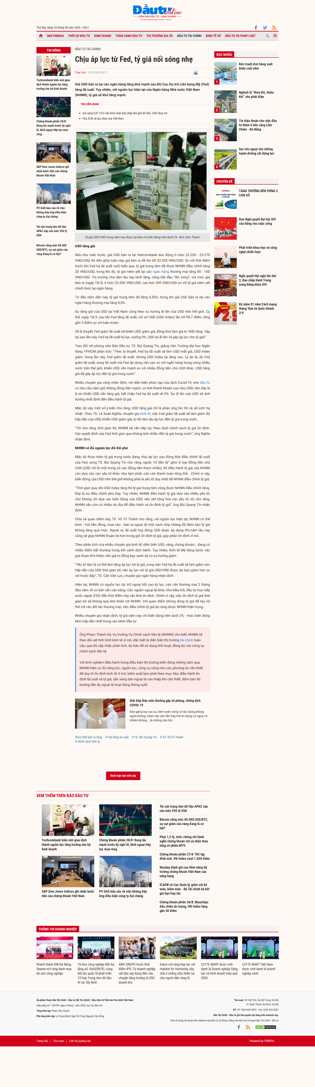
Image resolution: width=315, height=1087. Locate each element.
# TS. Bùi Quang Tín (144, 737)
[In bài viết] (196, 72)
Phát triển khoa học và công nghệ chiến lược (258, 250)
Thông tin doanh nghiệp (58, 929)
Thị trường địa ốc (159, 36)
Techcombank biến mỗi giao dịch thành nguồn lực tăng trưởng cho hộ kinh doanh (53, 85)
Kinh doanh (102, 36)
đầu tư (205, 383)
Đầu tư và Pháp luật (240, 36)
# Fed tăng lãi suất (117, 737)
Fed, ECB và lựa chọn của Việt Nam (103, 118)
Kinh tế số (213, 36)
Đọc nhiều (224, 55)
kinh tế (145, 414)
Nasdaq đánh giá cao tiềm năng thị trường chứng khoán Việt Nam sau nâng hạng (183, 871)
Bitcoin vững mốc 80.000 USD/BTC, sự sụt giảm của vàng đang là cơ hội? (52, 250)
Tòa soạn (58, 1041)
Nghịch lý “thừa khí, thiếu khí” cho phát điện (256, 94)
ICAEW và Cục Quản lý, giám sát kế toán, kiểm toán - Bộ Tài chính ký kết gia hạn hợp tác (184, 889)
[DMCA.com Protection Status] (265, 1027)
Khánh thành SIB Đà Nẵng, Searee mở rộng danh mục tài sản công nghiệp (54, 968)
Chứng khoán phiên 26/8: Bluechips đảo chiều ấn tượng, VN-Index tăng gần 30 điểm (184, 906)
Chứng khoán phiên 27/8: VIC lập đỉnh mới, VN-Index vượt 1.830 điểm (185, 856)
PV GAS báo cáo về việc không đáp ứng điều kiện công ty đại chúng (51, 212)
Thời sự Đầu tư (79, 36)
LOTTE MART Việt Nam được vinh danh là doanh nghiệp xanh (258, 968)
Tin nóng (53, 50)
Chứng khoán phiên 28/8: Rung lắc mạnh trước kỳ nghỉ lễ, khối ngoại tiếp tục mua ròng (125, 844)
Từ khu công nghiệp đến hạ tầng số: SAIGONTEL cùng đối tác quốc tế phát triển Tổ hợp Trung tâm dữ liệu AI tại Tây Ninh (96, 973)
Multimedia (55, 36)
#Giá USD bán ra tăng (88, 737)
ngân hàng (161, 272)
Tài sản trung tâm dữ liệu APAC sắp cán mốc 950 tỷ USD (51, 231)
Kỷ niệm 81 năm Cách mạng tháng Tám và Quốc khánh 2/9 (258, 308)
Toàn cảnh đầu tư (129, 36)
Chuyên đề (224, 181)
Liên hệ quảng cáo (80, 1041)
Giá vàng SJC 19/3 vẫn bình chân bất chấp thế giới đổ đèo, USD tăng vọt (124, 113)
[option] (54, 956)
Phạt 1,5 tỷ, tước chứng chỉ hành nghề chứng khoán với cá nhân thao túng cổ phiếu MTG (184, 841)
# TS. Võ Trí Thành (171, 737)
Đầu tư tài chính (189, 36)
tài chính (186, 640)
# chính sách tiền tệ (87, 741)
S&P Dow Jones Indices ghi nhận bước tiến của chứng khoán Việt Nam (52, 171)
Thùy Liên (80, 72)
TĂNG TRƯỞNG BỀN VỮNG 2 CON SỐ (258, 193)
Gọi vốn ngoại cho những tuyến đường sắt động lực (256, 151)
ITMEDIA (269, 1041)
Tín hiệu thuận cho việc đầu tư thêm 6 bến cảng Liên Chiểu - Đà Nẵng (258, 125)
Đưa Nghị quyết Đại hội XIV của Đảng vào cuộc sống (257, 221)
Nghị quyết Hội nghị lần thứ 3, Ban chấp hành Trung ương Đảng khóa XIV (257, 280)
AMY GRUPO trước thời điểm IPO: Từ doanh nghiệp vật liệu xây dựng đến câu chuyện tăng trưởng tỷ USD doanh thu (137, 973)
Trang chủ (42, 1041)
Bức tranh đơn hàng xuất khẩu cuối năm (256, 66)
